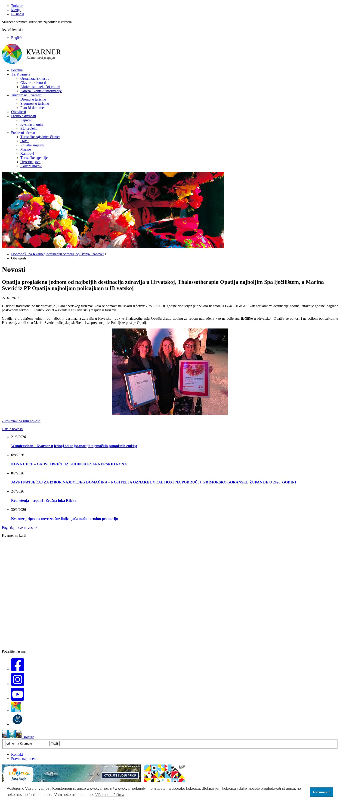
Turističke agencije (34, 158)
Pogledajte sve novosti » (19, 528)
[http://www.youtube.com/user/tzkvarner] (17, 699)
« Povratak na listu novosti (21, 421)
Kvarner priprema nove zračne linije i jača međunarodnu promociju (64, 519)
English (16, 38)
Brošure (28, 737)
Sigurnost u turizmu (34, 103)
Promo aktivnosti (23, 116)
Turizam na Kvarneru (26, 95)
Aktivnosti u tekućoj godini (40, 87)
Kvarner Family (31, 124)
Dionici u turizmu (33, 99)
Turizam (17, 6)
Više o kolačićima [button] (109, 795)
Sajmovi (26, 120)
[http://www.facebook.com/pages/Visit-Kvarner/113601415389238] (17, 669)
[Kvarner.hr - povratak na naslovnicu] (32, 63)
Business (17, 14)
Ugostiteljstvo (30, 162)
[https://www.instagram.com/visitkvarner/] (17, 684)
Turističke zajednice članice (40, 137)
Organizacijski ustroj (35, 78)
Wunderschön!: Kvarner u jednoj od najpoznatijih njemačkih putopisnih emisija (74, 446)
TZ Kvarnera (20, 74)
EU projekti (28, 128)
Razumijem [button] (321, 792)
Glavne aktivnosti (33, 83)
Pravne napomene (24, 759)
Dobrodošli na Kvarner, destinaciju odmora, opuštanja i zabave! (57, 254)
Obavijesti (18, 112)
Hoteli (24, 141)
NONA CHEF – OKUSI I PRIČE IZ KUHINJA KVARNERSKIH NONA (69, 464)
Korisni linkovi (31, 166)
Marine (25, 149)
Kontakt (17, 754)
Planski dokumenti (33, 108)
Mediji (16, 10)
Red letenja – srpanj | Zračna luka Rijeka (43, 500)
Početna (17, 70)
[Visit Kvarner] (16, 711)
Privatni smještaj (32, 145)
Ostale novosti (12, 429)
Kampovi (27, 153)
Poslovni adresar (23, 133)
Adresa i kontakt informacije (41, 91)
